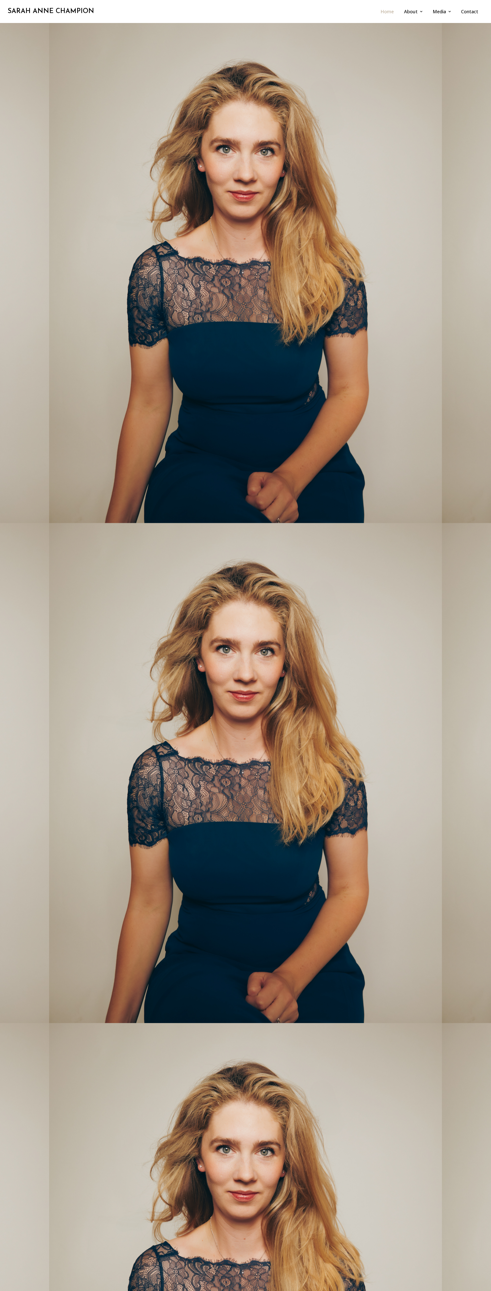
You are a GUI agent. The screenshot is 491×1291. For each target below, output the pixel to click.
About (411, 11)
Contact (469, 11)
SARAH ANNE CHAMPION (51, 11)
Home (387, 11)
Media (439, 11)
